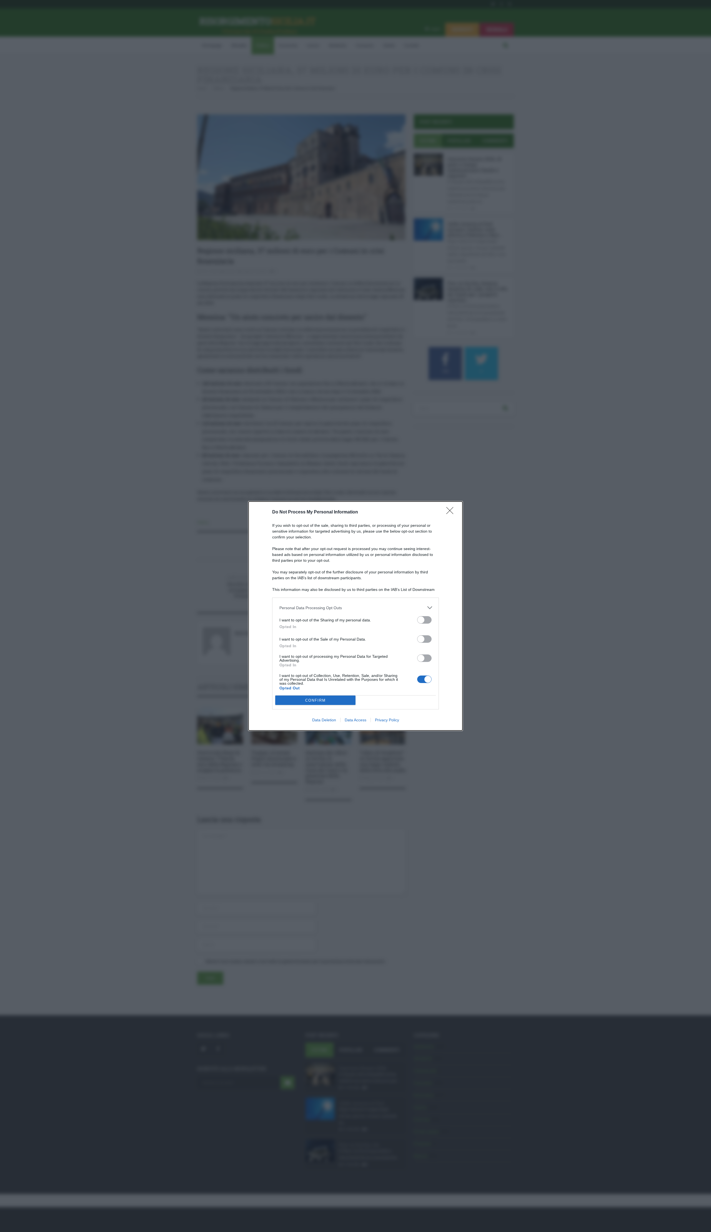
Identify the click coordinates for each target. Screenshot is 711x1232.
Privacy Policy (387, 720)
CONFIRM (315, 700)
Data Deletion (324, 720)
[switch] (424, 620)
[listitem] (355, 608)
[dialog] (355, 616)
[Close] (451, 512)
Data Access (355, 720)
